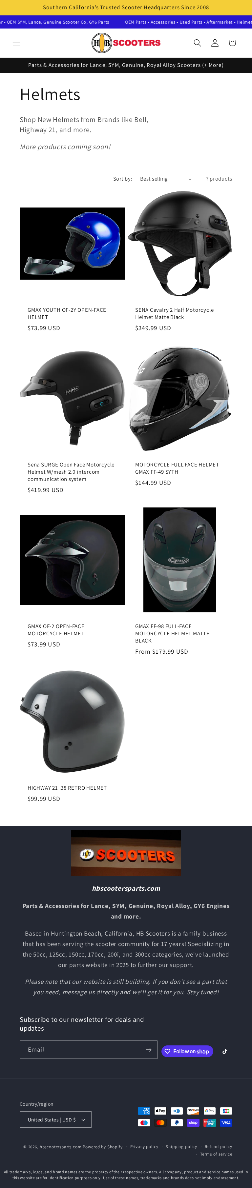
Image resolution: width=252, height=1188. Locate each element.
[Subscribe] (148, 1049)
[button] (16, 42)
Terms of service (216, 1154)
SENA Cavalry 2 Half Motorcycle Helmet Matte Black (174, 314)
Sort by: (122, 178)
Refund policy (218, 1146)
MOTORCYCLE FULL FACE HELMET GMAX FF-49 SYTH (177, 468)
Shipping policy (181, 1146)
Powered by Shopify (102, 1147)
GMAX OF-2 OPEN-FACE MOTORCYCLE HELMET (56, 630)
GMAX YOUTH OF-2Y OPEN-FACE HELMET (67, 314)
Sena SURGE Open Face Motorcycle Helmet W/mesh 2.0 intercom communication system (71, 471)
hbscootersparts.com (61, 1147)
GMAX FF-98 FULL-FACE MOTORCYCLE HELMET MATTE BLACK (172, 633)
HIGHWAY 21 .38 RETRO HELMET (67, 788)
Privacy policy (144, 1146)
